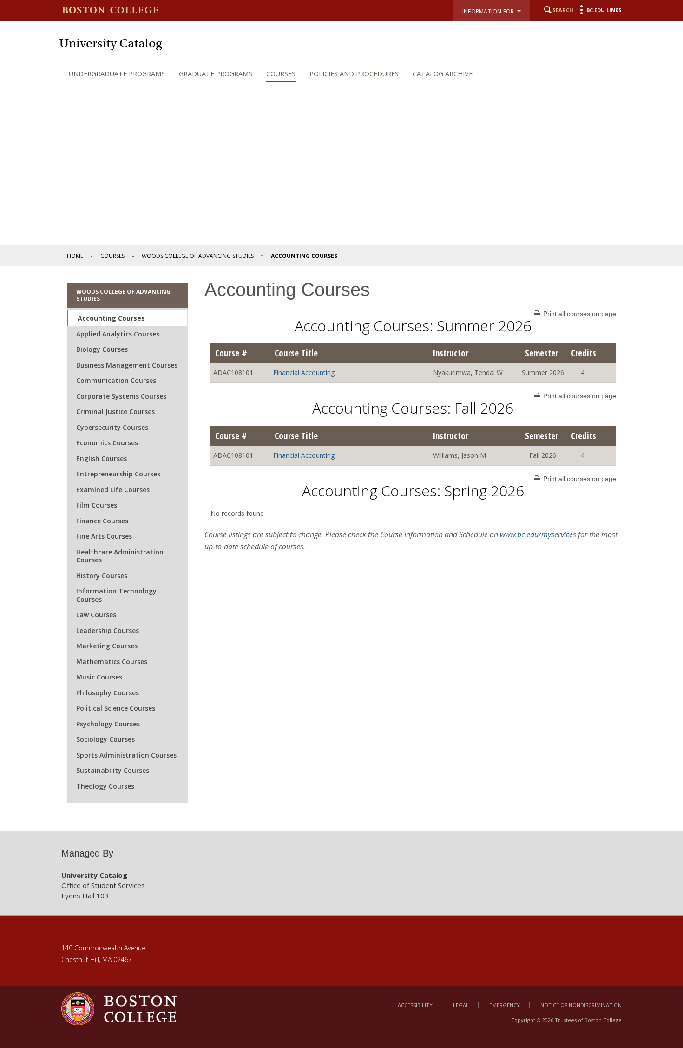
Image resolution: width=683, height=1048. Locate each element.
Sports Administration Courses (126, 755)
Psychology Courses (108, 723)
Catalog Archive (443, 73)
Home (75, 256)
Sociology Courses (105, 739)
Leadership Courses (107, 630)
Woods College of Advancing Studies (198, 256)
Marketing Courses (107, 645)
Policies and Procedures (354, 73)
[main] (341, 548)
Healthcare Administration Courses (120, 556)
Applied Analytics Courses (117, 334)
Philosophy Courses (107, 692)
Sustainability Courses (112, 770)
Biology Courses (102, 349)
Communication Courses (116, 380)
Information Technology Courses (116, 595)
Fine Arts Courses (104, 536)
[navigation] (341, 74)
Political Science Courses (115, 708)
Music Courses (99, 676)
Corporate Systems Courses (121, 396)
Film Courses (96, 505)
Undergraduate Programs (117, 73)
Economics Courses (107, 442)
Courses (281, 73)
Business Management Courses (126, 365)
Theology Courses (105, 786)
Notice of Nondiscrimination (581, 1005)
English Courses (101, 458)
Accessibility (415, 1005)
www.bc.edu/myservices (538, 534)
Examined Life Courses (113, 489)
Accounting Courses (111, 318)
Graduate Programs (215, 73)
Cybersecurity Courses (112, 427)
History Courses (101, 575)
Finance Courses (102, 520)
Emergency (504, 1005)
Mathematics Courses (111, 661)
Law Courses (96, 614)
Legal (461, 1005)
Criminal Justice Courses (115, 411)
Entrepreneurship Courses (118, 473)
